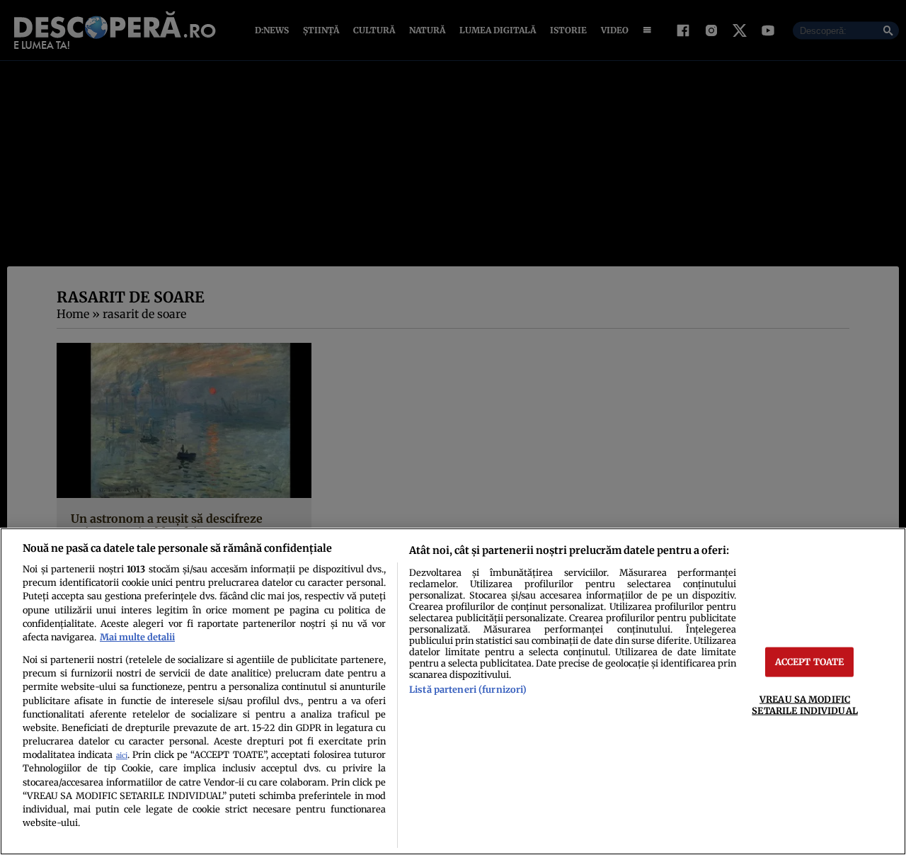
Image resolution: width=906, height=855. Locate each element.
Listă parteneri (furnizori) (468, 689)
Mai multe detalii (137, 636)
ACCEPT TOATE (809, 661)
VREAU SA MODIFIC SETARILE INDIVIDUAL (804, 704)
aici (121, 755)
